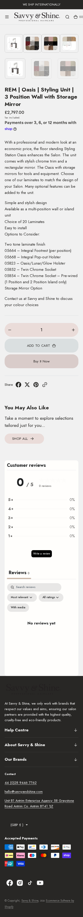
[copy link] (44, 386)
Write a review (41, 554)
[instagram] (20, 883)
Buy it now (41, 361)
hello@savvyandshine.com (24, 791)
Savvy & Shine (29, 901)
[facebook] (18, 386)
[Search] (67, 17)
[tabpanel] (41, 628)
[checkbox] (18, 607)
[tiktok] (30, 883)
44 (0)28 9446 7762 (21, 782)
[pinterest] (36, 386)
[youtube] (40, 883)
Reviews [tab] (19, 572)
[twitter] (27, 386)
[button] (7, 17)
